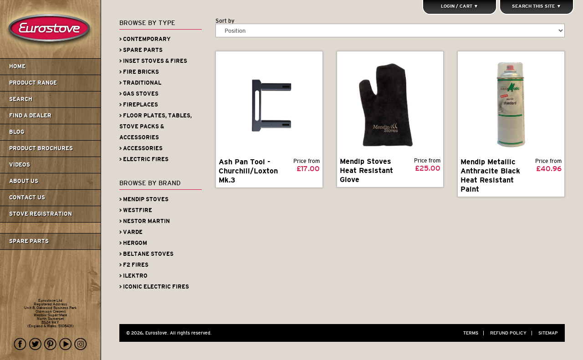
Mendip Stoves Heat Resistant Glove (366, 170)
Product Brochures (41, 148)
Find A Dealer (30, 115)
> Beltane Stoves (146, 254)
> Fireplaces (138, 104)
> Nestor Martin (144, 221)
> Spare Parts (141, 50)
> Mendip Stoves (144, 199)
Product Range (33, 83)
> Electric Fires (144, 159)
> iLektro (133, 276)
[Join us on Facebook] (20, 344)
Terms (473, 332)
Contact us (27, 197)
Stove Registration (40, 214)
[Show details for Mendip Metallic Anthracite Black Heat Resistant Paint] (511, 104)
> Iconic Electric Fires (154, 287)
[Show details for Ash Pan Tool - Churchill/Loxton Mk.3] (269, 104)
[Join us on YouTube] (65, 344)
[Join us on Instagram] (80, 344)
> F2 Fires (133, 265)
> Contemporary (145, 39)
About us (23, 181)
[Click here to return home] (51, 56)
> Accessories (141, 148)
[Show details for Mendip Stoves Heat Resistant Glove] (390, 104)
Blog (16, 132)
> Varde (131, 232)
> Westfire (135, 210)
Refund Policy (511, 332)
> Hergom (133, 243)
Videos (19, 165)
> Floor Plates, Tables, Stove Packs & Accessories (155, 126)
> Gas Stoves (139, 94)
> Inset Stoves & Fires (153, 61)
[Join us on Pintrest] (50, 344)
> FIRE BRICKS (139, 72)
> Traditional (140, 83)
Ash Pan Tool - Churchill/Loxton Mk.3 (248, 171)
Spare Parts (29, 241)
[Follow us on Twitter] (35, 344)
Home (17, 66)
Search (20, 99)
